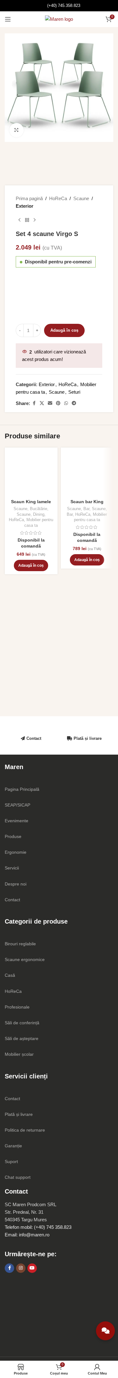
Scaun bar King (87, 501)
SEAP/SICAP (17, 804)
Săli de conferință (22, 1022)
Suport (11, 1161)
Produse (13, 836)
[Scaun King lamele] (31, 474)
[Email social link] (50, 403)
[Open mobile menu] (8, 19)
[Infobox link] (59, 6)
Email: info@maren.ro (27, 1234)
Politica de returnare (25, 1130)
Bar (86, 508)
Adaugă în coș (64, 330)
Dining (38, 514)
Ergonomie (15, 852)
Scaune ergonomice (25, 959)
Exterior (24, 206)
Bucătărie (38, 508)
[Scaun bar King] (87, 474)
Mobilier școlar (19, 1054)
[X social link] (42, 403)
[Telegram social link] (74, 403)
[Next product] (34, 220)
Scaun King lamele (31, 501)
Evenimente (16, 820)
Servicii (12, 867)
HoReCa (58, 198)
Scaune (81, 198)
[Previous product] (19, 220)
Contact (33, 738)
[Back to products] (27, 220)
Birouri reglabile (20, 943)
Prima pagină (29, 198)
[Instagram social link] (20, 1268)
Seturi (74, 392)
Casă (10, 975)
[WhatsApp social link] (66, 403)
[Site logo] (59, 18)
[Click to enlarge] (16, 130)
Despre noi (15, 883)
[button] (31, 565)
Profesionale (17, 1007)
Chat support (18, 1177)
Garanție (13, 1145)
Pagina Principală (22, 789)
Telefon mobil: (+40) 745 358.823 (38, 1227)
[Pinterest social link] (58, 403)
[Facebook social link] (34, 403)
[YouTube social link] (32, 1268)
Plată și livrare (88, 738)
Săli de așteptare (21, 1038)
